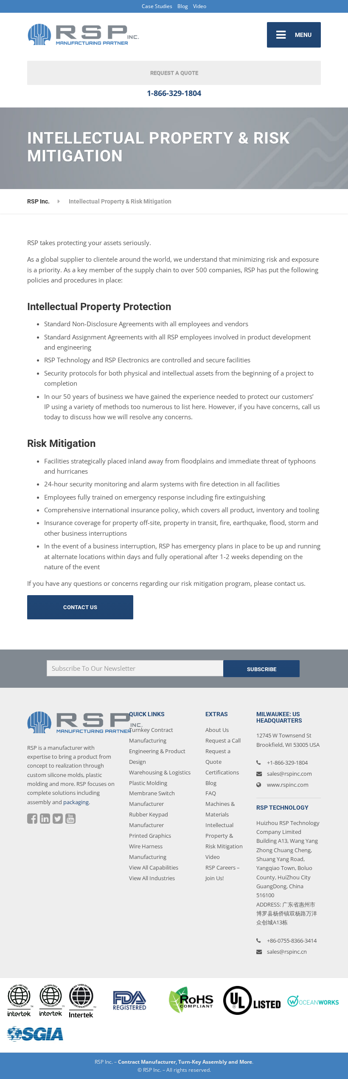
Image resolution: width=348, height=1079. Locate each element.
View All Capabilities (153, 867)
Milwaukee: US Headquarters (279, 717)
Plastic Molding (148, 783)
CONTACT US (80, 607)
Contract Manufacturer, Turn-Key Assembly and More (185, 1061)
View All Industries (152, 878)
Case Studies (157, 6)
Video (199, 6)
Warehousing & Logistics (160, 772)
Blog (182, 6)
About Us (217, 730)
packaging (76, 802)
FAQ (210, 793)
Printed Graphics (150, 835)
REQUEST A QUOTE (174, 73)
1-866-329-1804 (174, 93)
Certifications (222, 772)
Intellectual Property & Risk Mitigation (224, 835)
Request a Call (223, 740)
